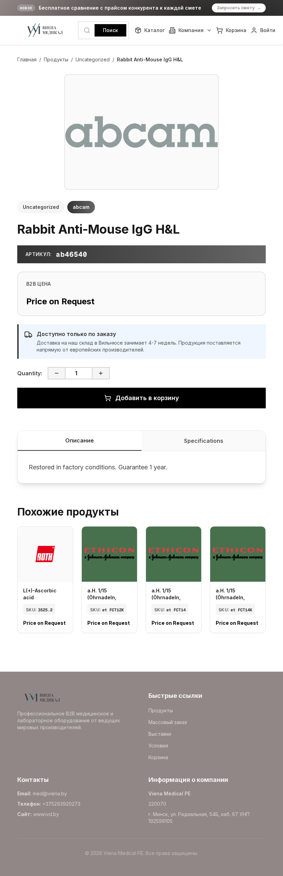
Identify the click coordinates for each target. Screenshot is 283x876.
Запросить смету (239, 7)
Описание (79, 440)
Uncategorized (93, 59)
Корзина (158, 757)
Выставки (159, 734)
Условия (158, 745)
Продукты (56, 59)
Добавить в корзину (147, 397)
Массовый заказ (167, 722)
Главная (27, 59)
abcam (81, 207)
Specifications (203, 440)
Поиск (110, 30)
